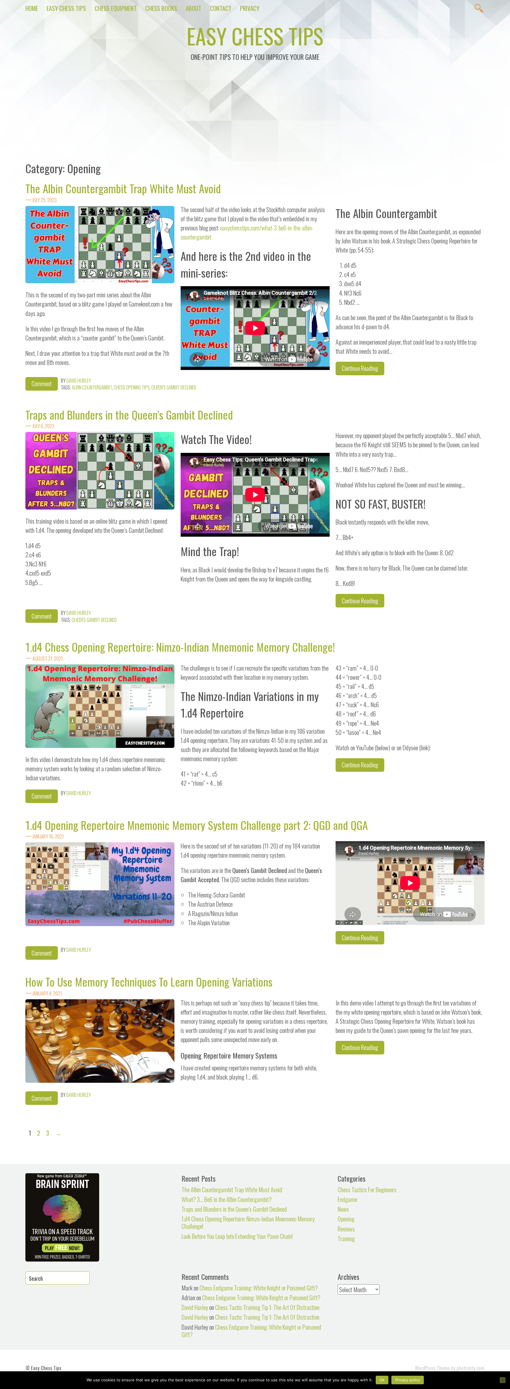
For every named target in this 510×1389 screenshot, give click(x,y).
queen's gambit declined (173, 387)
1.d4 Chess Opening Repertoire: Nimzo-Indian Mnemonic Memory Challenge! (180, 646)
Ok (382, 1379)
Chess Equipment (116, 8)
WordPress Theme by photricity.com (449, 1368)
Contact (220, 8)
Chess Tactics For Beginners (367, 1189)
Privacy (249, 8)
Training (346, 1238)
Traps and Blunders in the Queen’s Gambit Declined (129, 414)
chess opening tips (132, 387)
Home (31, 8)
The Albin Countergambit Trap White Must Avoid (123, 188)
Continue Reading (360, 368)
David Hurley (78, 380)
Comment (42, 383)
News (343, 1208)
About (193, 8)
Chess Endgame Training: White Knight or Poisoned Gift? (259, 1287)
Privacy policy (407, 1379)
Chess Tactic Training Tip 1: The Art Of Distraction (267, 1307)
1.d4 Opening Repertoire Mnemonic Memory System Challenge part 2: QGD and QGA (196, 825)
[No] (503, 1380)
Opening (346, 1218)
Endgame (347, 1199)
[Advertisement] (255, 115)
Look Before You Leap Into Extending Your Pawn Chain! (237, 1236)
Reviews (346, 1228)
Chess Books (161, 8)
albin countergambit (92, 387)
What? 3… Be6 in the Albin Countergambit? (227, 1199)
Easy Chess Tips (66, 8)
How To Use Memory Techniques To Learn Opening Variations (148, 981)
